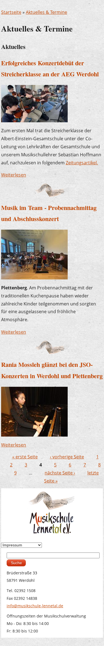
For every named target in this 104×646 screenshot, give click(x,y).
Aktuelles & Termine (46, 12)
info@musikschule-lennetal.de (35, 605)
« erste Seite (25, 457)
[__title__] (34, 411)
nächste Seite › (60, 473)
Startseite (11, 12)
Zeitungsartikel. (82, 163)
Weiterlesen (13, 175)
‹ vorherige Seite (67, 457)
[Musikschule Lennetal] (52, 512)
